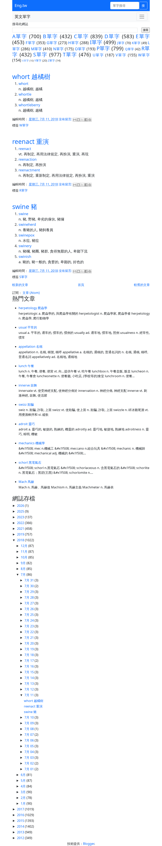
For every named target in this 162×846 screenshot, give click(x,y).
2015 (21, 820)
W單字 (144, 55)
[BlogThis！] (78, 120)
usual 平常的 (28, 327)
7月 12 (29, 689)
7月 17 (29, 660)
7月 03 (29, 757)
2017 (21, 809)
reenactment (29, 170)
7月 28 (29, 597)
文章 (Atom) (31, 293)
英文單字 (22, 16)
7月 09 (29, 723)
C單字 (81, 36)
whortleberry (29, 105)
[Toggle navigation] (141, 17)
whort (23, 83)
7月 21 (29, 637)
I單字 (96, 42)
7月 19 (29, 649)
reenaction (28, 159)
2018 (21, 540)
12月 (24, 546)
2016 (21, 815)
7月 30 (29, 586)
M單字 (36, 48)
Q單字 (129, 49)
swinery (25, 245)
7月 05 (29, 746)
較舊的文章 (142, 285)
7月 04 (29, 752)
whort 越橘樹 (31, 76)
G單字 (52, 42)
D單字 (112, 36)
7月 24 (29, 620)
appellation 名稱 (30, 346)
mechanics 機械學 (32, 443)
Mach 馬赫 (26, 481)
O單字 (80, 48)
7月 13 (29, 683)
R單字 (23, 190)
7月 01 (29, 769)
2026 (21, 505)
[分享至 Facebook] (86, 120)
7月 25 (29, 614)
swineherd (27, 224)
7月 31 (29, 580)
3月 (23, 792)
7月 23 (29, 626)
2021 (21, 528)
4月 (23, 786)
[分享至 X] (82, 120)
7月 (23, 574)
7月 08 (29, 729)
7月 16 (29, 666)
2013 (21, 832)
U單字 (98, 55)
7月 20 (29, 643)
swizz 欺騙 (26, 404)
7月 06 (29, 740)
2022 (21, 523)
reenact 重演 (30, 141)
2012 (21, 838)
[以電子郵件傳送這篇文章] (75, 120)
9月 (23, 563)
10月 (24, 557)
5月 (23, 780)
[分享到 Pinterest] (90, 120)
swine (23, 213)
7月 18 (29, 655)
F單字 (30, 42)
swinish (25, 256)
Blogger (88, 843)
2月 (23, 798)
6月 (23, 775)
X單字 (25, 60)
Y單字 (37, 60)
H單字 (73, 42)
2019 (21, 534)
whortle (25, 94)
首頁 (81, 285)
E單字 (143, 36)
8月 (23, 569)
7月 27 (29, 603)
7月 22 (29, 632)
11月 (24, 551)
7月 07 (29, 734)
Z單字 (51, 60)
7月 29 (29, 592)
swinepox (27, 235)
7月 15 (29, 672)
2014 (21, 826)
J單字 (120, 43)
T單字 (70, 54)
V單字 (121, 55)
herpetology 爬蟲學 (33, 308)
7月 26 (29, 609)
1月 (23, 803)
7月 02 (29, 763)
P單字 (103, 48)
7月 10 (29, 717)
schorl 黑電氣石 (30, 462)
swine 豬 (24, 206)
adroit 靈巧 (27, 424)
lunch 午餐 (26, 366)
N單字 (58, 48)
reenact (25, 148)
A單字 (19, 36)
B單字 (50, 36)
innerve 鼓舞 (28, 385)
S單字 (40, 54)
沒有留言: (66, 119)
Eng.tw (21, 5)
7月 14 (29, 678)
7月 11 (29, 695)
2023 (21, 517)
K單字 (136, 43)
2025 (21, 511)
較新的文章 (20, 285)
